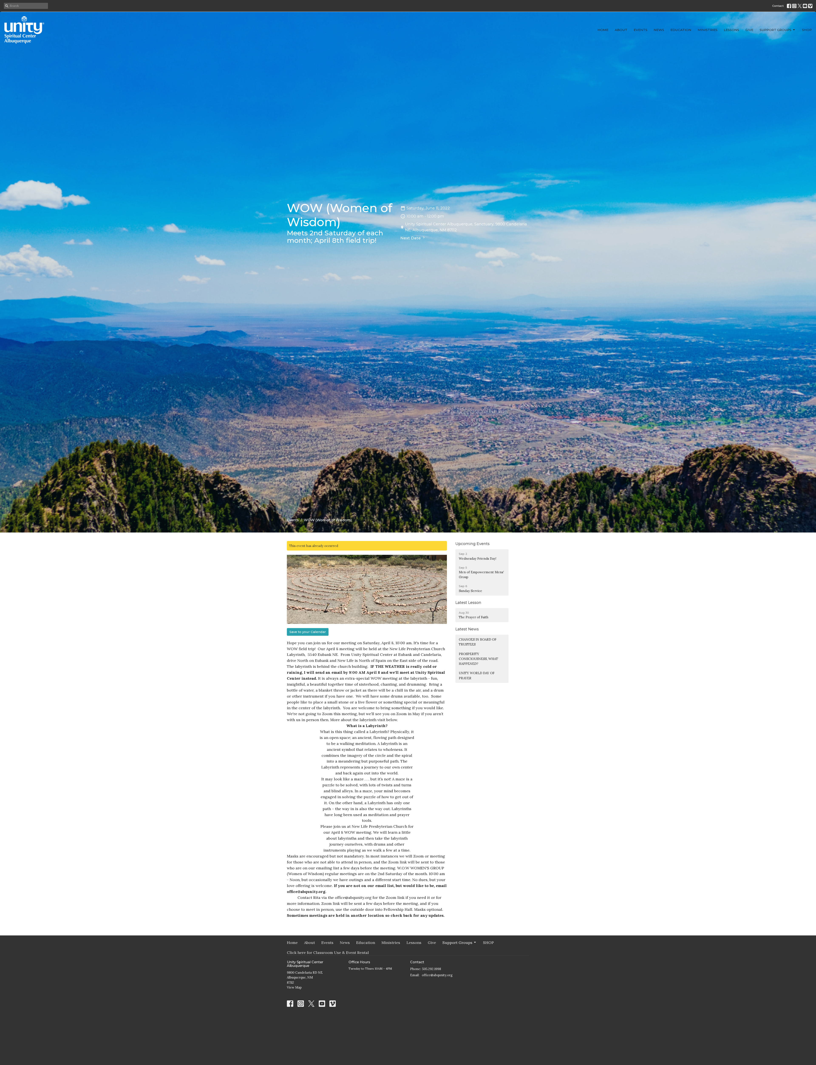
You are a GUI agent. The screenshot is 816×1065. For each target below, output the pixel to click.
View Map (294, 987)
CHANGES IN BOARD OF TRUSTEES (477, 641)
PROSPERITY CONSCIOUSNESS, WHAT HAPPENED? (478, 659)
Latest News (467, 629)
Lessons (731, 30)
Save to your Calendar (307, 632)
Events (640, 30)
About (621, 30)
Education (680, 30)
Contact (778, 5)
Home (603, 30)
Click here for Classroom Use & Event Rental (328, 952)
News (659, 30)
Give (749, 30)
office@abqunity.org (437, 975)
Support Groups (775, 30)
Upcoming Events (472, 543)
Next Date (411, 238)
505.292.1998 (431, 969)
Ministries (707, 30)
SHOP (807, 30)
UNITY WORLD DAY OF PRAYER (476, 675)
